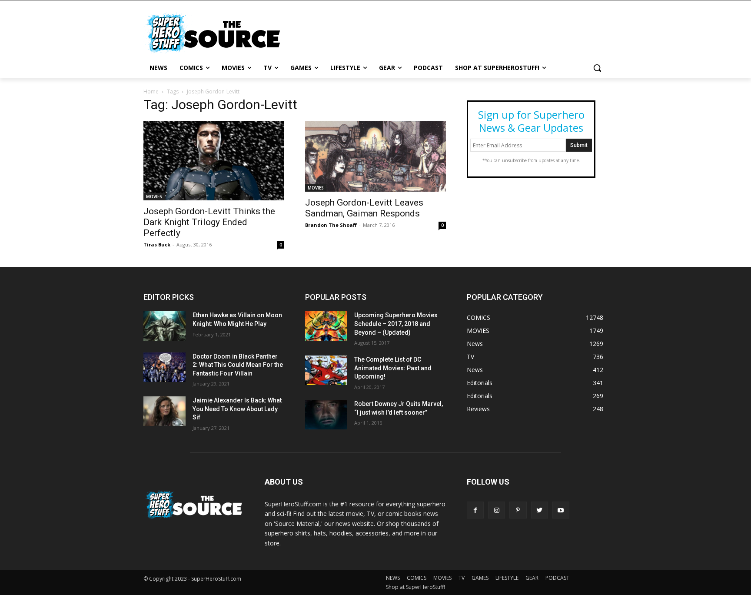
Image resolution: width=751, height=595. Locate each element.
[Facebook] (475, 510)
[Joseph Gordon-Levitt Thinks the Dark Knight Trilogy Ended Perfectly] (213, 160)
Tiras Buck (156, 244)
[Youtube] (560, 510)
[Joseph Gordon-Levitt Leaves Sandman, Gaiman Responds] (375, 156)
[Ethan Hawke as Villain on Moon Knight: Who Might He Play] (164, 326)
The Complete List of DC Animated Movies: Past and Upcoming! (393, 368)
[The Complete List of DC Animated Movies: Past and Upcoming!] (326, 370)
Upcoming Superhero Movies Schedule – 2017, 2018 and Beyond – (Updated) (396, 324)
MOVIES (154, 196)
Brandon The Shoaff (331, 225)
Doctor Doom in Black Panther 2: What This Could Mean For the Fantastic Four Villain (238, 365)
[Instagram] (496, 510)
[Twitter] (539, 510)
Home (151, 91)
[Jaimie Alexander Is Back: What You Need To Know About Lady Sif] (164, 411)
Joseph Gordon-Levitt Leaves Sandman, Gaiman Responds (364, 208)
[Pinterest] (517, 510)
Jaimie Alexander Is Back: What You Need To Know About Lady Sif (237, 409)
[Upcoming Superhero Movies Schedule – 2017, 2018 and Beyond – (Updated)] (326, 326)
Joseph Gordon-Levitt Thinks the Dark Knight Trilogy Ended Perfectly (209, 222)
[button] (597, 67)
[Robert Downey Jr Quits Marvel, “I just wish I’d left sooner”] (326, 414)
